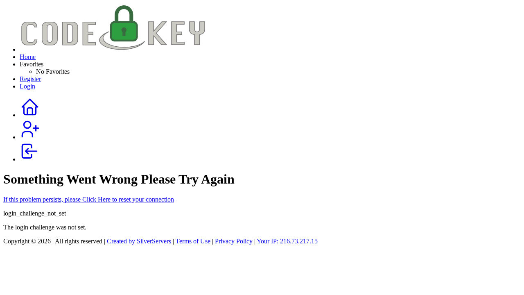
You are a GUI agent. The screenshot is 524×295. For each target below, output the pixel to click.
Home (28, 56)
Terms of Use (193, 241)
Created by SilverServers (139, 241)
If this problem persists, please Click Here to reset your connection (88, 199)
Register (30, 78)
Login (27, 86)
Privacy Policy (234, 241)
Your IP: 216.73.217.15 (287, 241)
